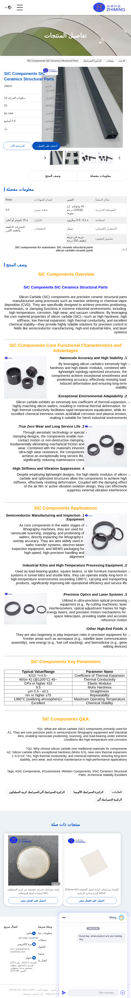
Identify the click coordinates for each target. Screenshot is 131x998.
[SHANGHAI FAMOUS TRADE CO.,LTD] (108, 7)
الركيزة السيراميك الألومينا (88, 792)
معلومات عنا (45, 933)
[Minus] (64, 918)
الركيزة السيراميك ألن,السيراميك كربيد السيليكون (37, 792)
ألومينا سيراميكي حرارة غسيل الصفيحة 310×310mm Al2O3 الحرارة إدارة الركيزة (91, 891)
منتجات (110, 60)
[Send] (64, 992)
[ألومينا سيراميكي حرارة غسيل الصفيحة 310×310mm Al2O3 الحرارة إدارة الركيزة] (91, 860)
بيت (120, 60)
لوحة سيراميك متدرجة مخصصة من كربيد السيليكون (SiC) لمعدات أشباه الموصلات (33, 891)
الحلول (42, 946)
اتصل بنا (42, 960)
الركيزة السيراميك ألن (109, 799)
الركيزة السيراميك (92, 60)
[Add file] (122, 992)
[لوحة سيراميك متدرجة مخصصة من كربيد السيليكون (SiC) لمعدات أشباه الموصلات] (33, 860)
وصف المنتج (53, 176)
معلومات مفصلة (100, 176)
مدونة (41, 953)
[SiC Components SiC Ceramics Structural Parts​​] (82, 107)
